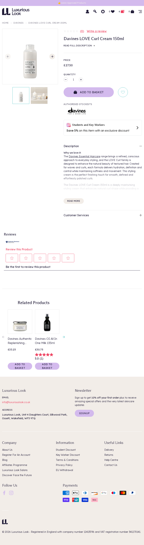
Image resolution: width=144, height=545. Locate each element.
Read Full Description (78, 45)
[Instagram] (11, 492)
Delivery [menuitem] (109, 449)
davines (19, 23)
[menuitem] (4, 493)
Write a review (97, 31)
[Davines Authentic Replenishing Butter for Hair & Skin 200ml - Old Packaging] (20, 322)
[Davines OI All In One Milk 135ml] (47, 322)
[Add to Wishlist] (123, 92)
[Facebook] (4, 492)
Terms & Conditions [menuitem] (67, 460)
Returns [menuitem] (108, 454)
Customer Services (76, 215)
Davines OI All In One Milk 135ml (46, 341)
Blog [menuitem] (4, 460)
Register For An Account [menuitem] (16, 454)
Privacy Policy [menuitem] (64, 465)
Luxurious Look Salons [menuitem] (15, 470)
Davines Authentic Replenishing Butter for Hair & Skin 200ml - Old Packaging (20, 341)
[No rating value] (72, 31)
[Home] (5, 522)
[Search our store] (95, 11)
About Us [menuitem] (7, 449)
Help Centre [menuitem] (111, 460)
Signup (84, 413)
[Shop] (140, 11)
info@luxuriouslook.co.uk (16, 402)
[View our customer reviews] (103, 11)
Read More (73, 201)
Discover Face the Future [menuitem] (17, 475)
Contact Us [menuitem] (110, 465)
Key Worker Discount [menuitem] (68, 454)
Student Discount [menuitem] (66, 449)
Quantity (70, 74)
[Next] (52, 56)
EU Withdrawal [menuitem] (64, 470)
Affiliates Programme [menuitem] (14, 465)
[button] (12, 258)
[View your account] (87, 11)
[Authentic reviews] (13, 241)
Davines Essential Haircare (84, 156)
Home (5, 23)
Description (71, 146)
